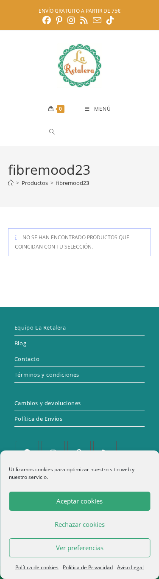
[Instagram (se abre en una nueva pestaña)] (71, 20)
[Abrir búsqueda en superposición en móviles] (82, 131)
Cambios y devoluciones (47, 403)
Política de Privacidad (88, 567)
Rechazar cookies (80, 524)
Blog (20, 343)
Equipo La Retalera (40, 327)
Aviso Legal (130, 567)
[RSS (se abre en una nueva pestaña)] (84, 20)
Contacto (27, 359)
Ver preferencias (79, 547)
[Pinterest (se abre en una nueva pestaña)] (59, 20)
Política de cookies (37, 567)
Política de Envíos (38, 418)
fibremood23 (72, 183)
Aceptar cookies (79, 501)
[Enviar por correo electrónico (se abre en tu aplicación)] (97, 20)
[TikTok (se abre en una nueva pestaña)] (110, 20)
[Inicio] (11, 183)
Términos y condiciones (46, 374)
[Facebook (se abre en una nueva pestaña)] (47, 20)
